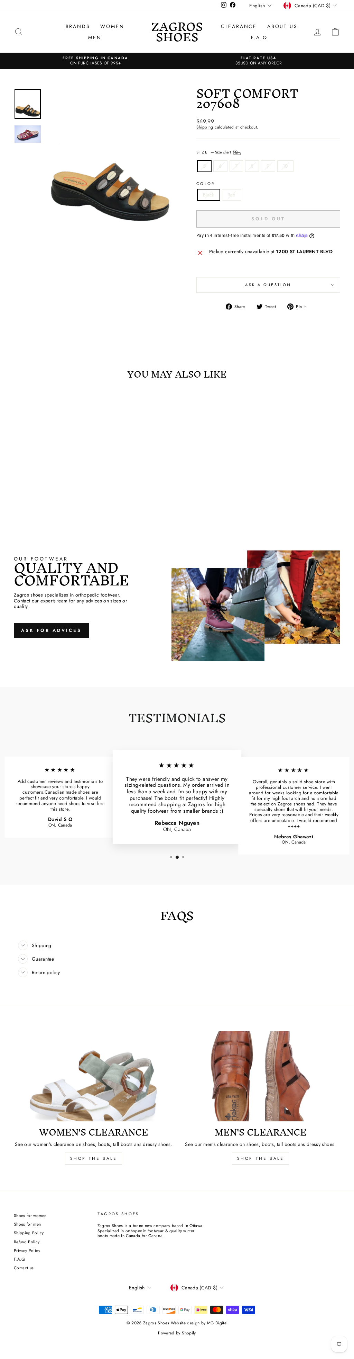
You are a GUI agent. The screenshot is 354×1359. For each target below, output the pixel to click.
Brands (78, 26)
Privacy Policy (27, 1250)
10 (285, 165)
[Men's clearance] (260, 1076)
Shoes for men (27, 1224)
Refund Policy (27, 1242)
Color (205, 184)
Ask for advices (51, 630)
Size (214, 152)
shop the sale (93, 1158)
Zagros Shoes (177, 31)
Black (208, 194)
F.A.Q (259, 37)
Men (94, 37)
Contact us (24, 1268)
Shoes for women (30, 1215)
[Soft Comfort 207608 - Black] (47, 492)
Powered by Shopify (177, 1333)
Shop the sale (260, 1158)
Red (231, 194)
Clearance (239, 26)
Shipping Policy (29, 1233)
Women (112, 26)
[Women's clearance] (93, 1076)
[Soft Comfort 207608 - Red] (56, 492)
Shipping (204, 127)
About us (282, 26)
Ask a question (268, 285)
